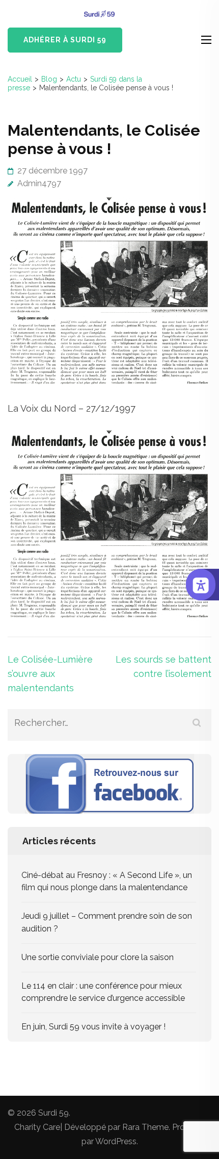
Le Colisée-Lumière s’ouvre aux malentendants (50, 673)
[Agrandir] (198, 443)
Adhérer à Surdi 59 (64, 40)
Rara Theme (145, 1127)
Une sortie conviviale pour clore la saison (97, 957)
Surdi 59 (53, 1113)
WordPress (115, 1141)
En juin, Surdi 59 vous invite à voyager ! (93, 1026)
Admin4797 (39, 183)
